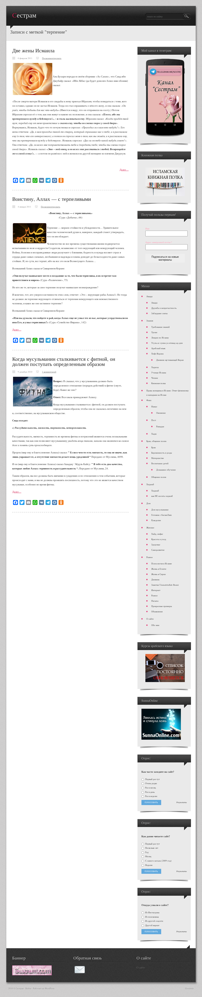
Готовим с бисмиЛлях (161, 514)
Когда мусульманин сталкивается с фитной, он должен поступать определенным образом (63, 361)
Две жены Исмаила (33, 50)
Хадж (154, 433)
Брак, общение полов (156, 441)
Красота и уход (158, 539)
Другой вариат (152, 925)
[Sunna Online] (161, 738)
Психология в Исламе (161, 563)
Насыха (154, 600)
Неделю (148, 865)
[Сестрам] (32, 974)
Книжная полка (158, 383)
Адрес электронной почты (158, 242)
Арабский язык (158, 348)
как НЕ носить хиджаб (162, 495)
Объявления (157, 611)
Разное (149, 557)
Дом (148, 503)
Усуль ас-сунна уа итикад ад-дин (167, 342)
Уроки (154, 332)
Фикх (149, 400)
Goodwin (189, 988)
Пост (153, 420)
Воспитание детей (159, 463)
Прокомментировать (51, 58)
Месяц (148, 856)
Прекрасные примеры (161, 606)
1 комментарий (49, 371)
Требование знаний (160, 326)
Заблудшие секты (159, 313)
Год (147, 852)
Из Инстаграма (152, 912)
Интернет (155, 590)
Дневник (155, 579)
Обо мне (155, 625)
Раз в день (150, 792)
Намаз (154, 406)
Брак (153, 447)
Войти (28, 988)
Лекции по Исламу (160, 337)
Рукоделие (156, 520)
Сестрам (24, 15)
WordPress (49, 988)
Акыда (149, 296)
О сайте (150, 618)
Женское (150, 527)
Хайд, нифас (157, 533)
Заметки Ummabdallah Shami (165, 584)
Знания (149, 320)
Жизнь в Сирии (158, 574)
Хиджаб (150, 484)
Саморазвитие (158, 549)
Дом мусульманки (159, 509)
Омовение (161, 412)
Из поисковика (152, 916)
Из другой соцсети (154, 921)
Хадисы (155, 367)
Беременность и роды (161, 452)
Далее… (124, 169)
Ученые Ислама (158, 372)
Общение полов (158, 476)
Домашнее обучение (166, 469)
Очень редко (151, 783)
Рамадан (160, 426)
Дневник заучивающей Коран (170, 359)
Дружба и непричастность (164, 307)
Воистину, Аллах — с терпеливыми (51, 198)
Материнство (157, 458)
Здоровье (155, 544)
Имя (147, 228)
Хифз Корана (157, 353)
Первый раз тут (152, 779)
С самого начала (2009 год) (158, 860)
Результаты (181, 802)
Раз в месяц (150, 787)
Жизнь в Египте (158, 568)
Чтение (154, 377)
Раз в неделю (151, 796)
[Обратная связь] (79, 972)
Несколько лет (151, 848)
